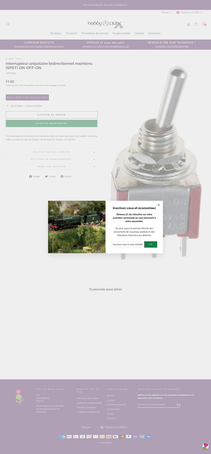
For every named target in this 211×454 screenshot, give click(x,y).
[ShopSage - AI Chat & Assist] (205, 446)
